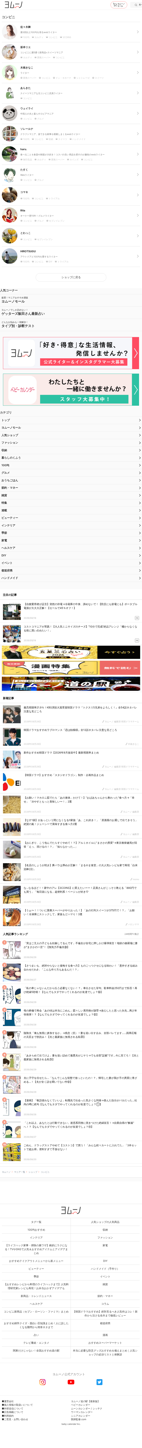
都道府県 (7, 570)
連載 (4, 510)
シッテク (97, 1408)
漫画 (105, 1334)
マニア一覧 (19, 1172)
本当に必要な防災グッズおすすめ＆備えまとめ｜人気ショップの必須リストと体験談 (105, 1352)
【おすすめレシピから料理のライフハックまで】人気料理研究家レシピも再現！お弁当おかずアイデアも (36, 1286)
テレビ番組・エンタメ (36, 1342)
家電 (4, 540)
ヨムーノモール (11, 427)
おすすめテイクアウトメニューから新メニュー (36, 1260)
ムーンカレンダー (80, 1408)
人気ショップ (9, 435)
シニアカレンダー (80, 1415)
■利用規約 (8, 1415)
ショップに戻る (71, 277)
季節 (4, 533)
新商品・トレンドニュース (36, 1295)
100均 (5, 465)
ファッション (9, 442)
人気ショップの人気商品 (105, 1221)
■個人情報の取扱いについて (17, 1404)
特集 (4, 502)
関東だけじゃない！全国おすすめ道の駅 (36, 1350)
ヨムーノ (6, 1172)
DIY (3, 555)
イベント (7, 563)
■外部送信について (12, 1408)
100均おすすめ (36, 1229)
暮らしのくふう (11, 457)
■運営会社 (8, 1401)
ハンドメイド (9, 578)
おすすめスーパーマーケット (105, 1342)
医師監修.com (78, 1419)
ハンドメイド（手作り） (105, 1268)
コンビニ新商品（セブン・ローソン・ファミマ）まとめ (36, 1311)
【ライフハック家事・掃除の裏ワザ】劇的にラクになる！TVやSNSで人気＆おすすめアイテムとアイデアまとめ (36, 1249)
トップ (5, 420)
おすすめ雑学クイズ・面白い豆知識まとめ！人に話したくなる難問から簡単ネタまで (36, 1325)
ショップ (32, 1172)
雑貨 (4, 495)
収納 (4, 450)
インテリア (8, 525)
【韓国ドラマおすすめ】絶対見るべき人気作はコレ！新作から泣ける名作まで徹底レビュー (105, 1313)
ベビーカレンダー (80, 1404)
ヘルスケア (8, 548)
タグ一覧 (36, 1221)
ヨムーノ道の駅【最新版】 (85, 1401)
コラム (105, 1303)
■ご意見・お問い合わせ (15, 1419)
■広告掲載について (12, 1412)
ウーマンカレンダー (82, 1412)
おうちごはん (9, 480)
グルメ (5, 472)
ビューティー (9, 517)
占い (36, 1334)
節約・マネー (9, 487)
